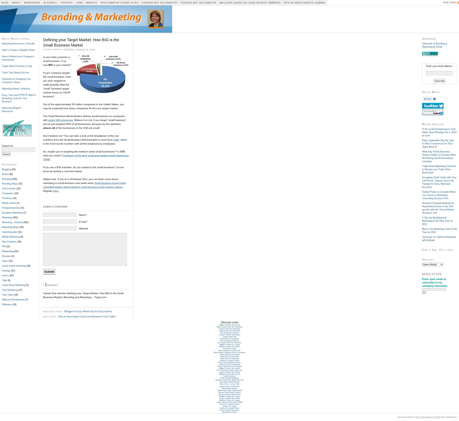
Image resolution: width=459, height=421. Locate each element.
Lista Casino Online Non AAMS (229, 402)
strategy (6, 270)
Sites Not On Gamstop (229, 356)
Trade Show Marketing (13, 285)
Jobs (79, 3)
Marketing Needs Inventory (16, 88)
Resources (7, 111)
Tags (4, 280)
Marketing (7, 217)
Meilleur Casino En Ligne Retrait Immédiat (250, 3)
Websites (7, 304)
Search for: (7, 146)
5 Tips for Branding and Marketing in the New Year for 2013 (437, 220)
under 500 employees (60, 120)
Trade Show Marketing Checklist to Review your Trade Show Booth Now (439, 169)
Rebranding (8, 251)
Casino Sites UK (229, 337)
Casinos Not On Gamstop (159, 3)
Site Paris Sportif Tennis (229, 382)
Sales (5, 261)
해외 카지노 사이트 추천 (229, 384)
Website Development (13, 299)
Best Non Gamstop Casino (230, 362)
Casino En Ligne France (229, 360)
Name (83, 214)
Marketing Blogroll (11, 108)
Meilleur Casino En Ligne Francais (230, 380)
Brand (5, 174)
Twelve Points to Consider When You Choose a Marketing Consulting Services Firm (439, 195)
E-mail (83, 221)
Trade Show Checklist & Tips (17, 66)
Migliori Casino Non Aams (229, 325)
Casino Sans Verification (229, 386)
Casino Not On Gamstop (229, 354)
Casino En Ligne (229, 348)
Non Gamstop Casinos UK (229, 350)
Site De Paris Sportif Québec (305, 3)
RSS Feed (450, 2)
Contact (67, 3)
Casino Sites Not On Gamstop (229, 366)
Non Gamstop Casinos (229, 333)
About (16, 3)
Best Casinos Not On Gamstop (229, 327)
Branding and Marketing (79, 15)
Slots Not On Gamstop (229, 339)
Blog (5, 3)
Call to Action (9, 188)
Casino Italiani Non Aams (229, 335)
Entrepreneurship (11, 207)
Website (91, 3)
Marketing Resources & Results (18, 43)
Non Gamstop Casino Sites (119, 3)
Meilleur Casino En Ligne (229, 344)
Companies (8, 193)
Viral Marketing (10, 290)
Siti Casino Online (229, 412)
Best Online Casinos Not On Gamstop (229, 352)
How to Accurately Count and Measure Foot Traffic (86, 316)
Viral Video (7, 294)
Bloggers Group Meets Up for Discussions (88, 311)
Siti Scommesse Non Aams (230, 394)
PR (3, 246)
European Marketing (12, 212)
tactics (5, 275)
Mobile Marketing (11, 236)
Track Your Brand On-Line (15, 72)
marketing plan (9, 232)
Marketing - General (12, 222)
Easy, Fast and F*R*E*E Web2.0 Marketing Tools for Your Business (19, 98)
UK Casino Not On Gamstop (229, 343)
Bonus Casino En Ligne (229, 410)
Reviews (6, 256)
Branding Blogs (10, 183)
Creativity (7, 198)
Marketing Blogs (10, 227)
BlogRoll (50, 3)
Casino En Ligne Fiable (229, 408)
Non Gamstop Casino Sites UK (229, 370)
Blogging (6, 169)
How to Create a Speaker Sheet (18, 50)
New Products (9, 241)
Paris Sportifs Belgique (229, 378)
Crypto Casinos (229, 376)
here (55, 190)
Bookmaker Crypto (229, 388)
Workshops (32, 3)
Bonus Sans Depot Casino (230, 392)
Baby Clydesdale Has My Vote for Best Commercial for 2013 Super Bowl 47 (438, 143)
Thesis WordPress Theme (427, 417)
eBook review (9, 203)
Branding (6, 179)
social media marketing (14, 265)
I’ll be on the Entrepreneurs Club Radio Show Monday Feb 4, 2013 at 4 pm (439, 132)
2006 (116, 139)
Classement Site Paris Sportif (229, 390)
